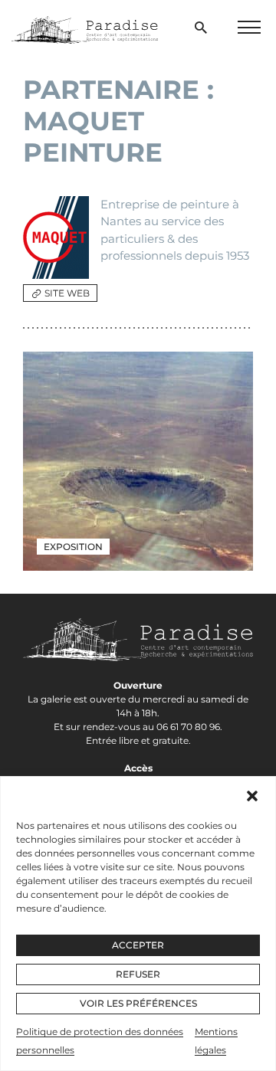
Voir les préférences (138, 1003)
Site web (67, 293)
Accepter (138, 945)
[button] (252, 796)
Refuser (138, 974)
